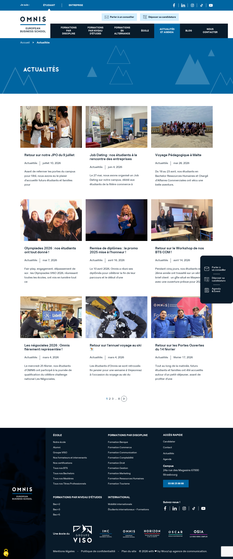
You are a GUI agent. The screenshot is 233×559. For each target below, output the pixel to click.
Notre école (59, 442)
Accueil (25, 42)
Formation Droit (116, 463)
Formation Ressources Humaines (126, 478)
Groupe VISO (60, 452)
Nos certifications (62, 463)
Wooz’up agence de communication (184, 551)
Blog (188, 31)
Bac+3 (56, 509)
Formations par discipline (69, 31)
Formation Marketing (119, 473)
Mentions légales (64, 551)
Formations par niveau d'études (95, 31)
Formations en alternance (122, 31)
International (119, 497)
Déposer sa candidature (162, 17)
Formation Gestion (118, 468)
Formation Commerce (120, 447)
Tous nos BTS (60, 468)
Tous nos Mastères (63, 478)
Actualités (168, 453)
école (145, 31)
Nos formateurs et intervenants (70, 458)
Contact (167, 447)
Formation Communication (122, 452)
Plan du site (129, 551)
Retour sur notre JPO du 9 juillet (49, 155)
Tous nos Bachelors (63, 473)
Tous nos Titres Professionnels (69, 484)
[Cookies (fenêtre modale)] (6, 553)
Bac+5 (56, 515)
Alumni (56, 447)
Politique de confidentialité (98, 551)
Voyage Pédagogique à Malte (178, 155)
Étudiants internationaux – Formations (128, 509)
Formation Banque (118, 442)
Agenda (167, 459)
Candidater (169, 441)
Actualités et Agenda (167, 31)
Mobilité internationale (120, 504)
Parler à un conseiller (122, 17)
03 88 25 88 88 (176, 483)
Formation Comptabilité (120, 458)
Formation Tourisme (119, 484)
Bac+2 (56, 504)
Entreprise (76, 5)
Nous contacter (210, 31)
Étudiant (49, 5)
